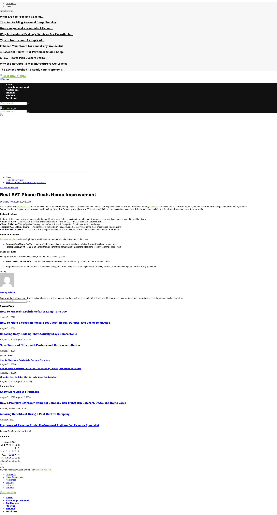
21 (13, 457)
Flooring (10, 92)
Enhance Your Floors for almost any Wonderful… (32, 46)
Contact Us (11, 3)
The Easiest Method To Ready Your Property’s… (32, 69)
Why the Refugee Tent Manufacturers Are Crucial (33, 63)
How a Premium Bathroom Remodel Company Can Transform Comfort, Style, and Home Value (63, 403)
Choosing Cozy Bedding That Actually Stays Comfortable (38, 334)
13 (10, 454)
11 (4, 454)
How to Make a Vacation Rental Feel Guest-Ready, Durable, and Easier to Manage (55, 322)
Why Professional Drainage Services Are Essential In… (36, 34)
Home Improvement (17, 87)
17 (1, 457)
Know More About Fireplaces (19, 391)
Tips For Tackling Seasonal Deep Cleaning (28, 22)
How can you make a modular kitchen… (26, 28)
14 (13, 454)
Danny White (9, 201)
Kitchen (10, 95)
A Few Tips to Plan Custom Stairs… (23, 58)
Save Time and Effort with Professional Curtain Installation (40, 345)
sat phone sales (23, 206)
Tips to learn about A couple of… (22, 40)
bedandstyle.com (43, 469)
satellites (153, 206)
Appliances (12, 89)
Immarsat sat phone (9, 239)
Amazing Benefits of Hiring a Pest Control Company (35, 414)
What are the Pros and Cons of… (22, 16)
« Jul (2, 467)
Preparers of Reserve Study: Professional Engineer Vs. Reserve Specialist (49, 425)
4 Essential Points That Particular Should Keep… (32, 52)
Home (8, 6)
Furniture (11, 98)
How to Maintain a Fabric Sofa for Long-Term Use (33, 311)
